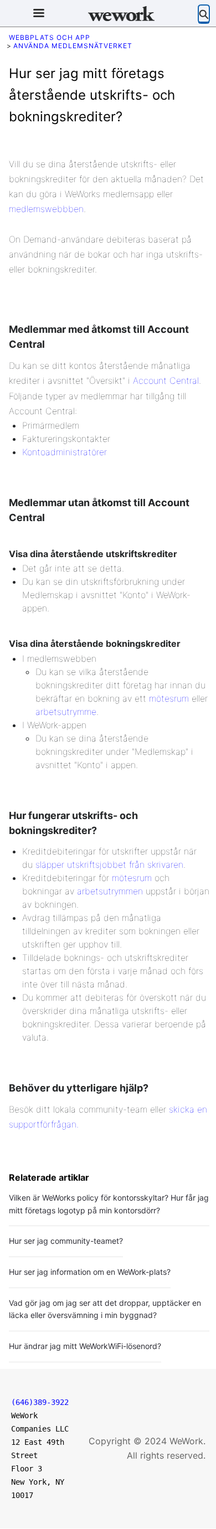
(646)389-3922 (40, 1402)
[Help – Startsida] (121, 13)
